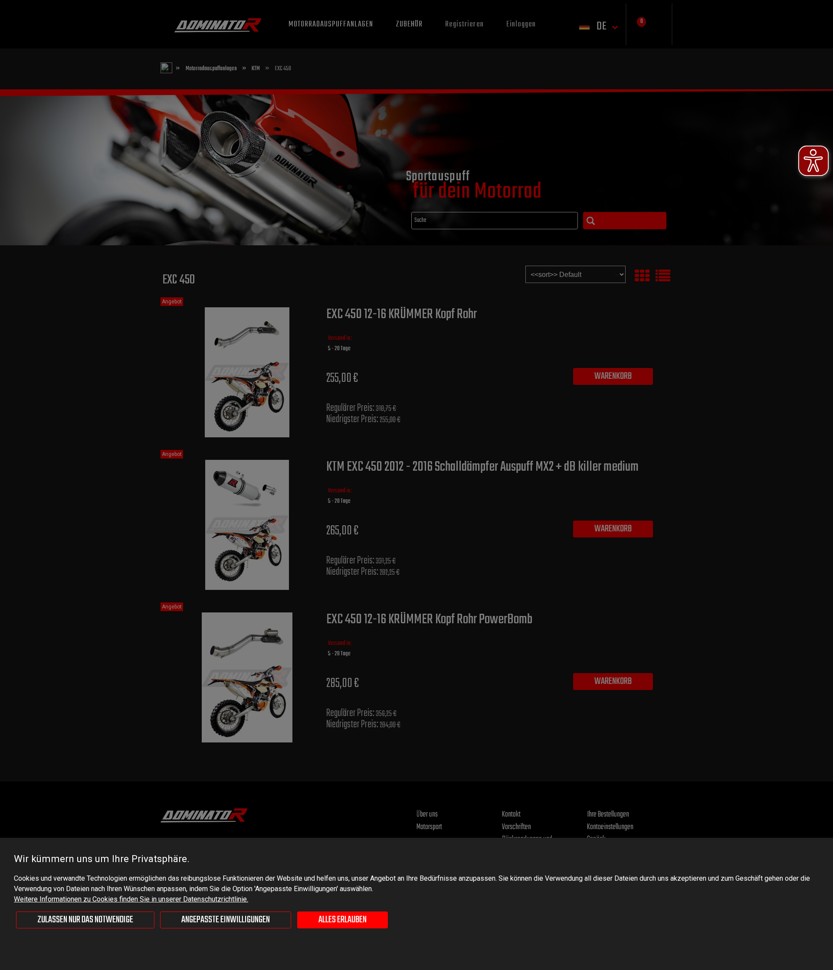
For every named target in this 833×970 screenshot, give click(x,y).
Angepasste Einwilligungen (225, 919)
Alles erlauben (342, 919)
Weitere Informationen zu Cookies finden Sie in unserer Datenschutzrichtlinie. (131, 899)
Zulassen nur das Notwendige (85, 919)
